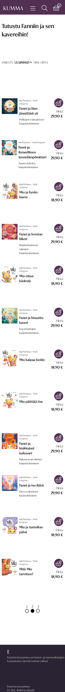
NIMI (36, 63)
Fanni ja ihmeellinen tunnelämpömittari (32, 152)
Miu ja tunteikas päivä (31, 529)
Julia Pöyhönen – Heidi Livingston (28, 102)
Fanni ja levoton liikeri (31, 236)
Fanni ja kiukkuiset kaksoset (26, 448)
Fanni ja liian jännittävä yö (28, 110)
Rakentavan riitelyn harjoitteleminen (30, 461)
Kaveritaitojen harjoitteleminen (29, 331)
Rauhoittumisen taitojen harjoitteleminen (29, 249)
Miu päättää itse (31, 402)
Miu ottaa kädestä (26, 278)
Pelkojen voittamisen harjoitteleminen (31, 121)
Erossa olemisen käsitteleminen (28, 493)
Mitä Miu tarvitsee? (26, 571)
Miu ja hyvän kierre (28, 194)
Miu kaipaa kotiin (32, 360)
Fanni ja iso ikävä (31, 485)
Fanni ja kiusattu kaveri (31, 320)
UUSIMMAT (22, 63)
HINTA (44, 63)
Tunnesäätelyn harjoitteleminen (28, 165)
